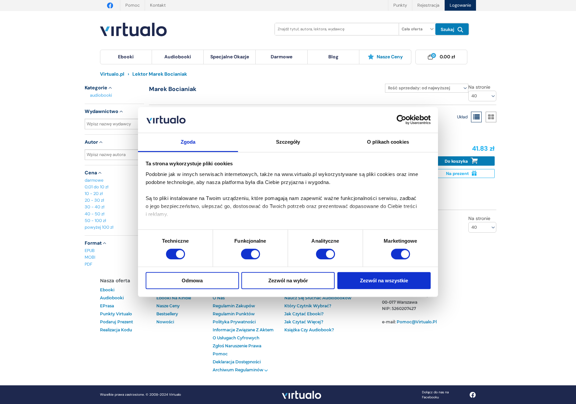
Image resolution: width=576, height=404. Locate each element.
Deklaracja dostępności (237, 361)
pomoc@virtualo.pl (417, 321)
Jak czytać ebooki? (304, 313)
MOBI (90, 257)
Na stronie (479, 87)
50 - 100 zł (95, 220)
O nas (219, 297)
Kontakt (158, 5)
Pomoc (132, 5)
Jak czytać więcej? (303, 321)
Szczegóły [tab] (288, 142)
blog (333, 57)
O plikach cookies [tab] (388, 142)
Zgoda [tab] (188, 142)
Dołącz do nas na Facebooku (435, 394)
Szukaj (448, 29)
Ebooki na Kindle (173, 297)
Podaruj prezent (116, 321)
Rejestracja (428, 5)
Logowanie (460, 5)
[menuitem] (126, 57)
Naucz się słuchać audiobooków (317, 297)
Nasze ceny (390, 57)
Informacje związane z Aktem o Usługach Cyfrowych (243, 333)
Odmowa (192, 280)
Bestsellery (167, 313)
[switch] (250, 254)
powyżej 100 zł (99, 227)
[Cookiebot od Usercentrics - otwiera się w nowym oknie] (401, 120)
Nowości (165, 321)
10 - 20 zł (94, 193)
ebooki (107, 289)
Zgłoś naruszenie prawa (237, 345)
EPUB (90, 250)
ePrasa (107, 305)
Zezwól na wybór (288, 280)
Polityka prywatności (234, 321)
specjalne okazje (229, 57)
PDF (88, 264)
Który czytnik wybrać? (307, 305)
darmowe (281, 57)
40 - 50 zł (94, 214)
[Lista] (476, 117)
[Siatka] (491, 117)
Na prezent (458, 173)
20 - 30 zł (94, 200)
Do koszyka (457, 161)
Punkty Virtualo (116, 313)
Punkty (400, 5)
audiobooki (101, 95)
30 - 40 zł (94, 207)
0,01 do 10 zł (96, 187)
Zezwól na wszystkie (384, 280)
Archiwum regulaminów (238, 369)
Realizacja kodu (116, 329)
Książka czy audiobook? (309, 329)
